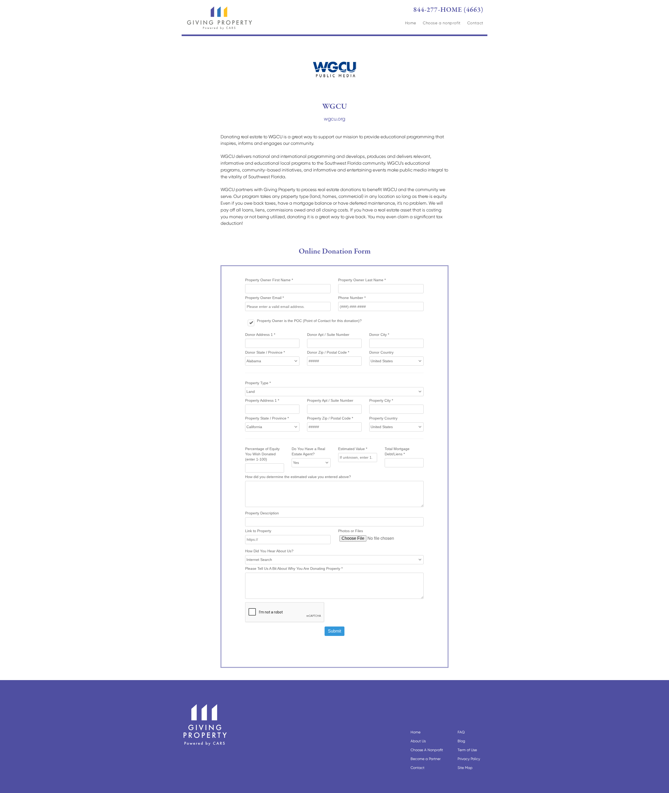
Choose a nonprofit (442, 23)
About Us (418, 741)
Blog (461, 741)
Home (410, 23)
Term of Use (467, 750)
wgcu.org (334, 119)
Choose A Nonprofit (427, 750)
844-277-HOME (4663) (448, 10)
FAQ (461, 732)
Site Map (465, 768)
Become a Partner (426, 759)
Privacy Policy (469, 759)
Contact (475, 23)
